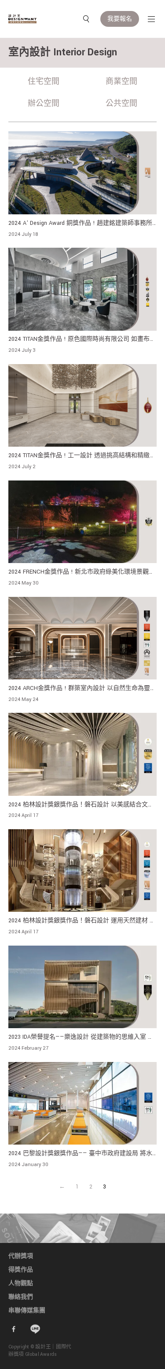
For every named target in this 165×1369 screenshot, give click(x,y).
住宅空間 (43, 81)
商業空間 (121, 81)
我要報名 (119, 19)
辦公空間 (43, 103)
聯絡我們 (20, 1297)
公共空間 (121, 103)
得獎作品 (20, 1270)
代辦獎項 (20, 1256)
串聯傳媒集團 (26, 1311)
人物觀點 (20, 1283)
